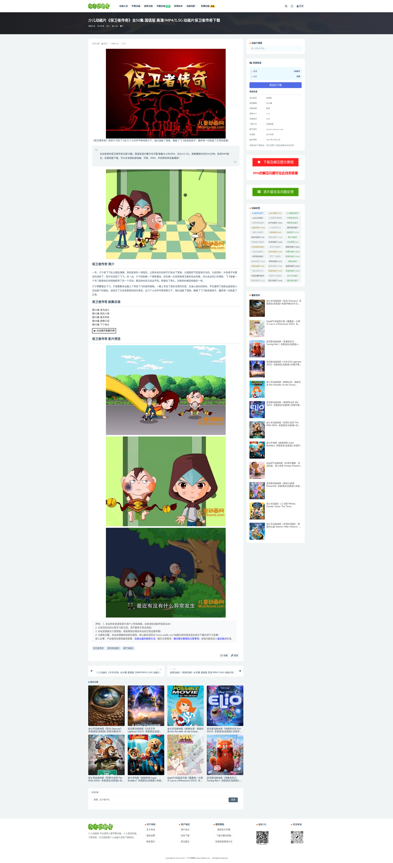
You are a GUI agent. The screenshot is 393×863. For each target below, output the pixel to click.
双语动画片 (275, 237)
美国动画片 (293, 266)
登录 (301, 6)
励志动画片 (257, 237)
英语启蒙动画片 (257, 276)
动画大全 (91, 26)
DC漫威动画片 (293, 213)
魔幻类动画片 (292, 281)
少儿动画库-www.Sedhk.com (198, 858)
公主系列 (275, 228)
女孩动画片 (275, 242)
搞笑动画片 (293, 247)
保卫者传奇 (98, 648)
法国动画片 (258, 261)
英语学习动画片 (275, 276)
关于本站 (150, 830)
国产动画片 (128, 648)
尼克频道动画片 (257, 247)
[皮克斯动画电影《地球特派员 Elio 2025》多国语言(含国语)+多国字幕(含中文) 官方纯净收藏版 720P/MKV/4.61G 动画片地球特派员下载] (225, 705)
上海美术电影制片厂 (275, 218)
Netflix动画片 (257, 218)
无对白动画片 (257, 252)
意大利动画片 (275, 247)
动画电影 (275, 232)
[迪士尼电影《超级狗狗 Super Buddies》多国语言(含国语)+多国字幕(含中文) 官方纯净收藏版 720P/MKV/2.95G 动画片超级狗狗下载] (146, 755)
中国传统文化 (292, 218)
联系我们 (150, 842)
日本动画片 (275, 252)
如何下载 (185, 836)
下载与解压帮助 (223, 836)
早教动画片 (293, 252)
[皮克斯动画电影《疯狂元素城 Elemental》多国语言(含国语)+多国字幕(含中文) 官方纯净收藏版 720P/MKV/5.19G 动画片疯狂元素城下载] (257, 490)
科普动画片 (257, 266)
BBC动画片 (275, 213)
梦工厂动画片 (275, 257)
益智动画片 (292, 262)
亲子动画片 (275, 223)
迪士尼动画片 (292, 276)
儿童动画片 (258, 228)
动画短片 (293, 232)
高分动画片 (275, 281)
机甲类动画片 (257, 257)
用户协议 (185, 830)
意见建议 (185, 842)
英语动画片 (293, 271)
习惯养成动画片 (257, 223)
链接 (235, 655)
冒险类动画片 (113, 648)
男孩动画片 (275, 261)
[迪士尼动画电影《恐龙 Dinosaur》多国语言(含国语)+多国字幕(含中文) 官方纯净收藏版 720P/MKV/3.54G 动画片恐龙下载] (106, 705)
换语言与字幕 (223, 830)
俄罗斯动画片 (292, 223)
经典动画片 (275, 266)
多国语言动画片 (257, 242)
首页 (106, 44)
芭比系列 (257, 271)
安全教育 (292, 242)
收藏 (225, 655)
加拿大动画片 (257, 233)
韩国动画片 (258, 281)
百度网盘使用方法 (223, 842)
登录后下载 (275, 85)
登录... (96, 800)
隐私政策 (150, 836)
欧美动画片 (293, 256)
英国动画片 (275, 271)
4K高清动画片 (258, 213)
